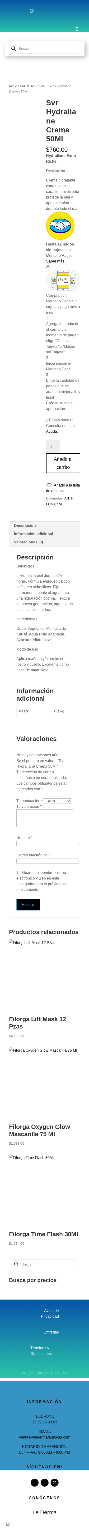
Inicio (13, 86)
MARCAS (27, 86)
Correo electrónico (33, 855)
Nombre (24, 838)
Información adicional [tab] (33, 534)
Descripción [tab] (25, 526)
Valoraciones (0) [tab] (28, 542)
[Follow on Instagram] (22, 10)
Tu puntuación (29, 801)
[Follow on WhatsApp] (32, 10)
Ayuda (51, 431)
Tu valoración (29, 806)
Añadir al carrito (63, 463)
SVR (42, 86)
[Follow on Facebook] (13, 10)
